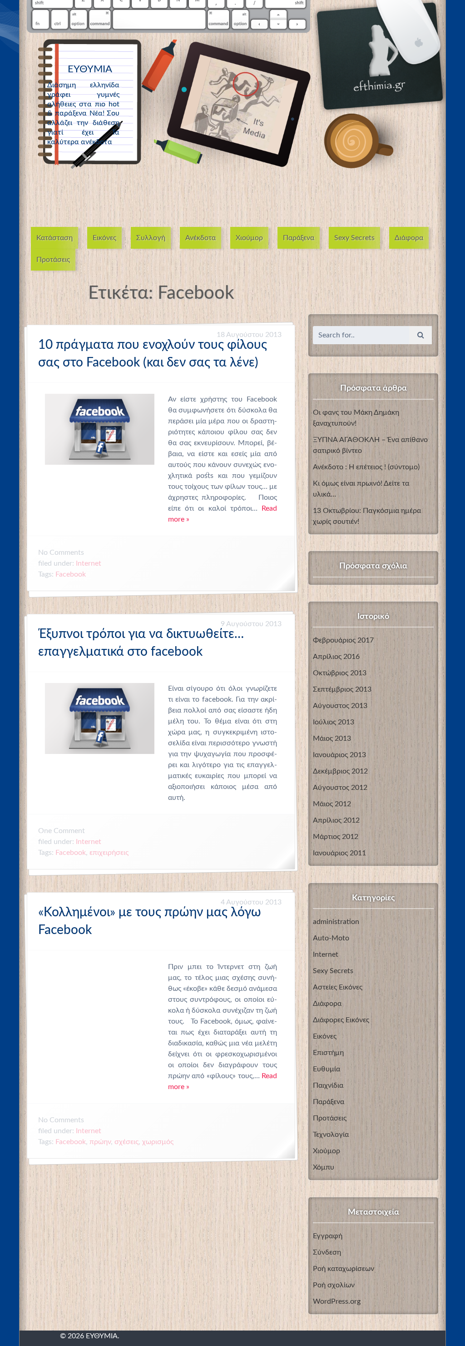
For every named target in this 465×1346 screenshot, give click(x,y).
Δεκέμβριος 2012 (340, 771)
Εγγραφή (327, 1236)
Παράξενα (298, 237)
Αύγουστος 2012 (340, 787)
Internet (88, 563)
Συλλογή (150, 237)
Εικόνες (104, 237)
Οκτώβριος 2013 (339, 673)
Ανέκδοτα (200, 237)
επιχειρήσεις (109, 852)
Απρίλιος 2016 (336, 656)
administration (336, 921)
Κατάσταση (54, 237)
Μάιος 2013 (332, 738)
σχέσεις (126, 1142)
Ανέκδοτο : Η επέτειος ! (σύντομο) (366, 467)
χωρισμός (157, 1142)
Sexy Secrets (354, 237)
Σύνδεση (327, 1252)
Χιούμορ (249, 237)
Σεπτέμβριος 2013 (342, 689)
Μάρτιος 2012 (335, 836)
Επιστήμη (328, 1052)
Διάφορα (409, 237)
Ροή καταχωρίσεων (343, 1268)
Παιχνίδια (328, 1085)
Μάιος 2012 (332, 804)
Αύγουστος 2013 (340, 705)
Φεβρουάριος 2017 (343, 640)
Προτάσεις (53, 259)
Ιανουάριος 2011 (339, 853)
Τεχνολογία (331, 1134)
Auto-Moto (331, 938)
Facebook (70, 574)
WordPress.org (337, 1301)
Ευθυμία (326, 1069)
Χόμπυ (323, 1167)
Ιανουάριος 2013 (339, 754)
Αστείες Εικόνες (337, 987)
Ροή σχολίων (334, 1285)
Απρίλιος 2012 (336, 820)
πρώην (100, 1142)
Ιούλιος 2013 (333, 722)
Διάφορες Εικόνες (341, 1020)
